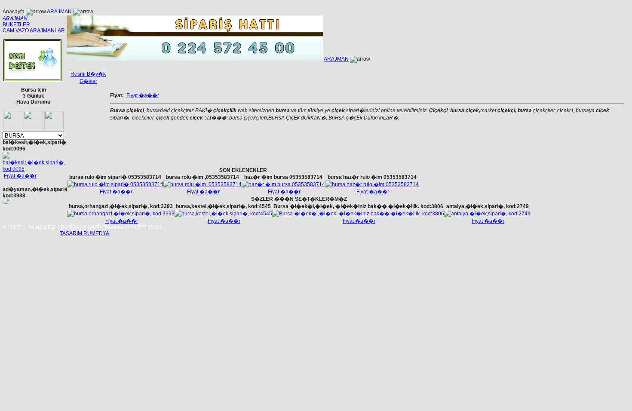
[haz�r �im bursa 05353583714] (283, 184)
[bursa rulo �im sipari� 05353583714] (115, 184)
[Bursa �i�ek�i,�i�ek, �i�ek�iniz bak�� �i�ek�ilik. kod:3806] (358, 214)
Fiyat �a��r (20, 175)
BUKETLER (16, 24)
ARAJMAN (59, 12)
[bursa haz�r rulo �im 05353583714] (372, 184)
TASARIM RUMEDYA (84, 233)
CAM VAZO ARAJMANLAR (34, 31)
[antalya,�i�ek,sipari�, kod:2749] (487, 214)
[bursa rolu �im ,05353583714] (202, 184)
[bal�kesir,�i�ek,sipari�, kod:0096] (35, 168)
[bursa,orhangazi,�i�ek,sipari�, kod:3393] (121, 214)
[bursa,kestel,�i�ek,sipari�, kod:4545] (223, 214)
